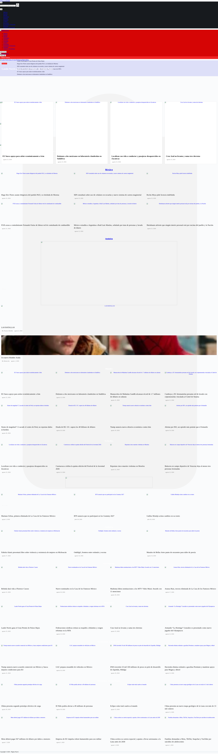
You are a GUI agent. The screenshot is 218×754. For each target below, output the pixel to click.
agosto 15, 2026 (169, 673)
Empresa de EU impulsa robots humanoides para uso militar (78, 739)
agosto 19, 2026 (115, 430)
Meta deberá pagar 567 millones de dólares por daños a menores (25, 739)
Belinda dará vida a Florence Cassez (15, 589)
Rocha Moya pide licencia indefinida (161, 195)
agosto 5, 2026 (60, 742)
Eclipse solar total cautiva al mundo (123, 706)
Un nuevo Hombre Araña (10, 358)
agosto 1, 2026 (15, 361)
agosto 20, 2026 (6, 433)
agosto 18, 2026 (115, 595)
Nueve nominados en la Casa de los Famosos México (76, 589)
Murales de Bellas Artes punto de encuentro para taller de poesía (171, 552)
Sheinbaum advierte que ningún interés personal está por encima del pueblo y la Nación (180, 225)
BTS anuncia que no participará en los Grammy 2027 (94, 516)
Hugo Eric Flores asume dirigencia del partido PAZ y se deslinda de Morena (30, 195)
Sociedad (5, 41)
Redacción (7, 361)
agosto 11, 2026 (169, 712)
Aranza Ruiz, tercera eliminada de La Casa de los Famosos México (190, 589)
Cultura (5, 42)
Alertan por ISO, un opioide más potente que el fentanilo (186, 427)
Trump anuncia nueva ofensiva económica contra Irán (130, 427)
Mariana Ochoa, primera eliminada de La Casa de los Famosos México (28, 516)
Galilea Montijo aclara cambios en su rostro (163, 516)
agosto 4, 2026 (18, 330)
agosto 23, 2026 (7, 159)
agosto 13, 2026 (115, 709)
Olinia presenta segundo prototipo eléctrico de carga (21, 706)
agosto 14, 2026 (151, 555)
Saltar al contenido (5, 0)
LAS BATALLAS (8, 327)
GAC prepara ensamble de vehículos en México (74, 667)
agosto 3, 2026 (6, 519)
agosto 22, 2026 (6, 228)
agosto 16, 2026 (79, 555)
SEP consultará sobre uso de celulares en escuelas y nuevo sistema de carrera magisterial (107, 195)
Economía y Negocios (9, 45)
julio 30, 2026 (78, 519)
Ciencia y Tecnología (9, 49)
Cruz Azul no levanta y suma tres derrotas (183, 156)
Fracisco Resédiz (8, 330)
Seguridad (6, 38)
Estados (5, 35)
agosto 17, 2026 (6, 555)
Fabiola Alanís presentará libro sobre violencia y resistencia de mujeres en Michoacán (34, 552)
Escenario (6, 44)
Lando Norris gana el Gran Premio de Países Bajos (27, 68)
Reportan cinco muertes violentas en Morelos (127, 466)
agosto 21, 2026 (115, 400)
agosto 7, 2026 (6, 742)
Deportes (5, 47)
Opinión (5, 39)
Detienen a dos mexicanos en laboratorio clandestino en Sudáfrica (81, 394)
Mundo (5, 36)
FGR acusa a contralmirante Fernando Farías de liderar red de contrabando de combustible (35, 225)
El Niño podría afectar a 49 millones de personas (74, 706)
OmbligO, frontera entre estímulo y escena (90, 552)
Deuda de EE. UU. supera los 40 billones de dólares (75, 427)
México (5, 33)
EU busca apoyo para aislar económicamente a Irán (23, 156)
